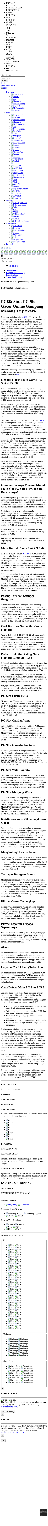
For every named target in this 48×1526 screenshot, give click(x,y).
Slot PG (42, 420)
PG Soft (26, 554)
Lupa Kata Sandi (8, 85)
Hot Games (10, 92)
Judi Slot (24, 317)
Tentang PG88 (12, 270)
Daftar (3, 83)
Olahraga (10, 200)
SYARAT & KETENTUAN (12, 1433)
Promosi (9, 244)
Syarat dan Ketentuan (15, 277)
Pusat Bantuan (12, 275)
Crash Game (11, 223)
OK (3, 1441)
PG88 (18, 374)
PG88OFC (13, 266)
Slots (8, 113)
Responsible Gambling (15, 273)
